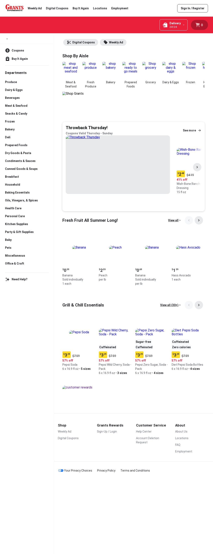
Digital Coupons (57, 8)
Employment (119, 8)
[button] (78, 259)
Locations (100, 8)
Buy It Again (81, 8)
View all (173, 220)
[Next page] (197, 167)
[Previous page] (189, 220)
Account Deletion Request (147, 440)
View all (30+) (169, 305)
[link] (192, 8)
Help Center (144, 431)
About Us (181, 431)
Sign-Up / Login (107, 431)
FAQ (177, 444)
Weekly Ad (35, 8)
